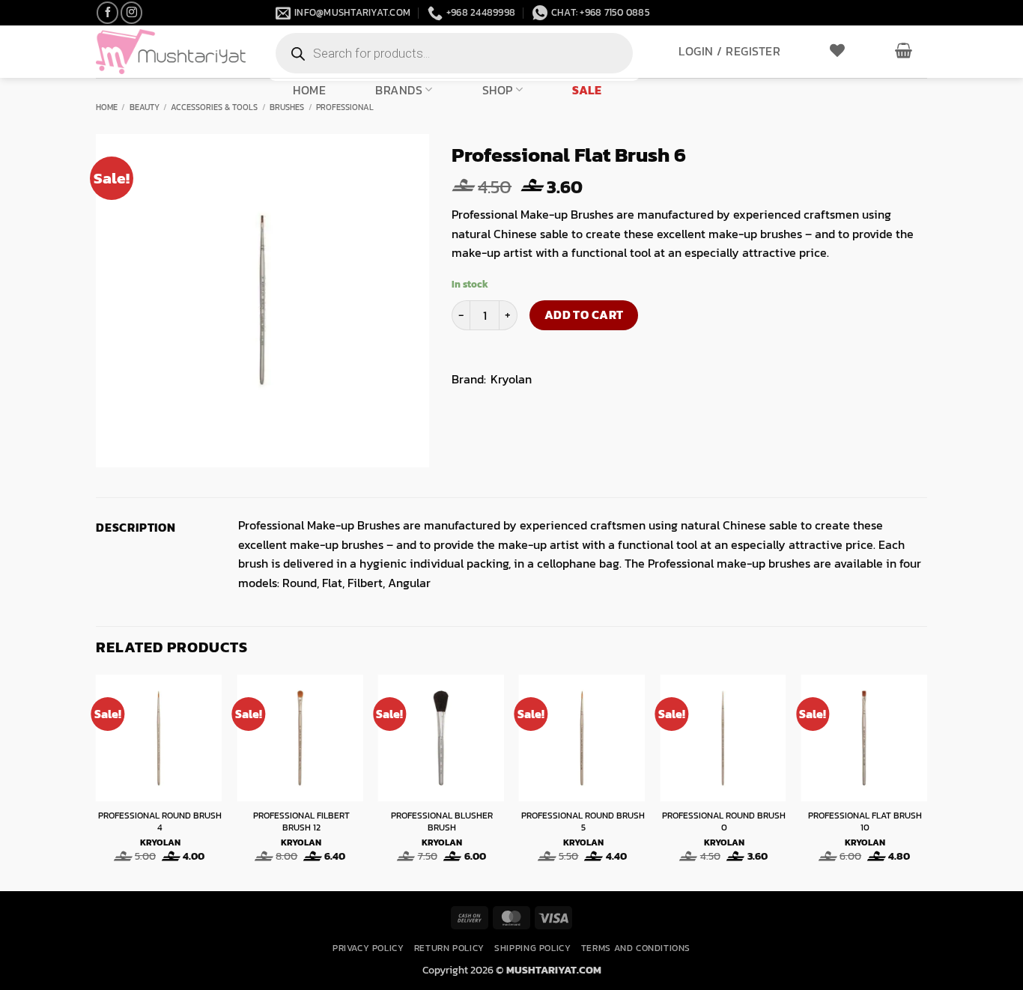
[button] (729, 51)
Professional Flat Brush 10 (865, 821)
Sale (586, 90)
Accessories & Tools (214, 107)
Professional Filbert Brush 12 (301, 821)
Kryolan (511, 379)
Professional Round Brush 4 (160, 821)
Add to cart (584, 315)
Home (309, 90)
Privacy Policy (368, 948)
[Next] (926, 781)
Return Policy (449, 948)
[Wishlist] (837, 50)
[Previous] (96, 781)
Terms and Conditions (635, 948)
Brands (398, 89)
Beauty (145, 107)
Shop (497, 89)
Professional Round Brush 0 (724, 821)
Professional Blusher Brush (442, 821)
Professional (345, 107)
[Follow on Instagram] (131, 12)
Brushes (287, 107)
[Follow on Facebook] (107, 12)
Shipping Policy (532, 948)
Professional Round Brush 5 (583, 821)
